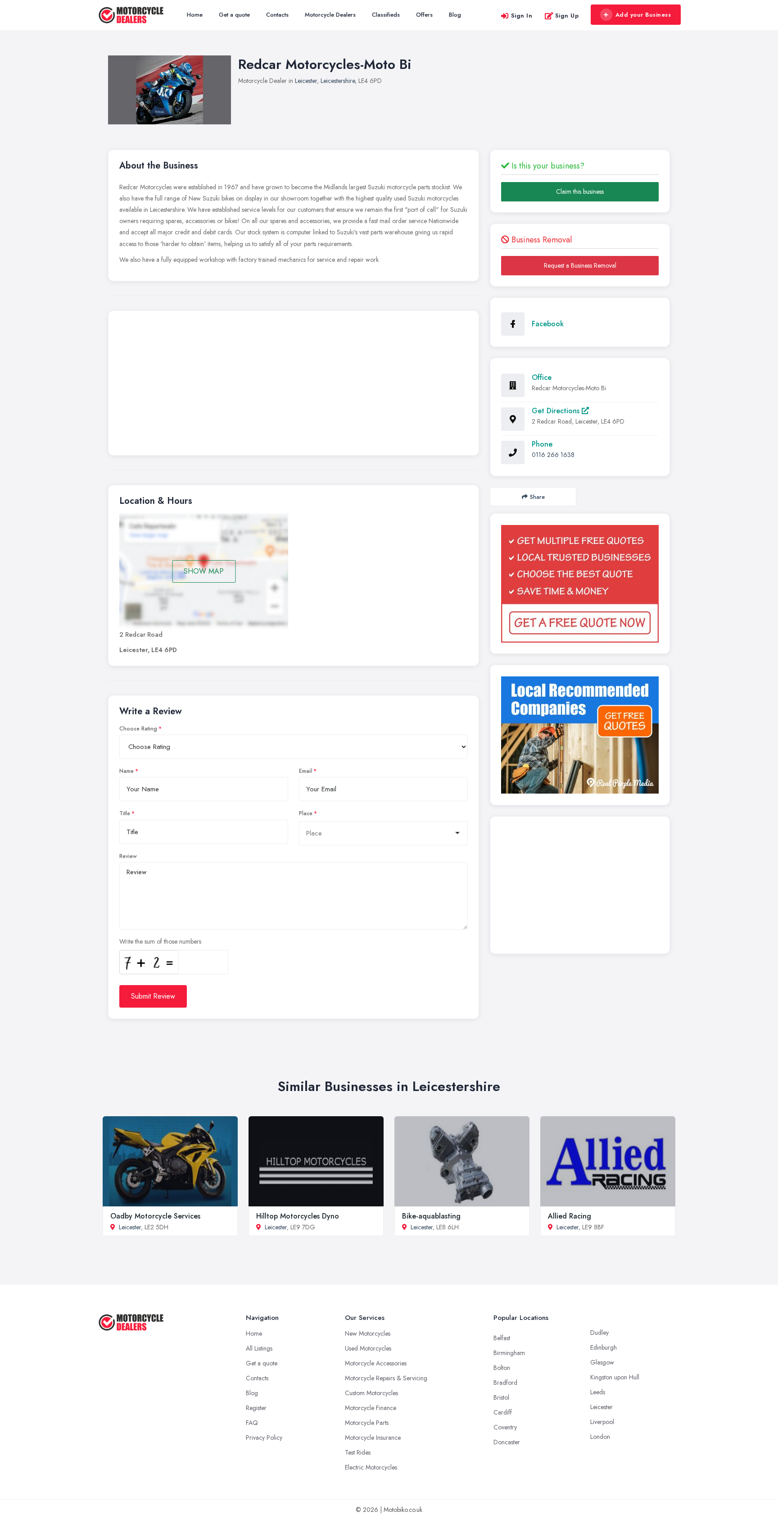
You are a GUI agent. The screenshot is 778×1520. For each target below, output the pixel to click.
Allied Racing (569, 1216)
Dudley (599, 1332)
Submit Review (153, 996)
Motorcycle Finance (370, 1407)
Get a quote (234, 14)
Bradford (505, 1382)
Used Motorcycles (368, 1348)
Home (195, 14)
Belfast (501, 1337)
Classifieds (386, 14)
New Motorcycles (367, 1333)
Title (124, 813)
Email (305, 771)
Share (537, 497)
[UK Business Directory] (580, 735)
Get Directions (557, 411)
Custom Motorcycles (371, 1392)
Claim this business (580, 191)
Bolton (501, 1367)
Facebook (548, 324)
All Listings (259, 1348)
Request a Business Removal (580, 265)
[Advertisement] (293, 385)
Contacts (277, 14)
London (600, 1436)
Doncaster (506, 1442)
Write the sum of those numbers (160, 941)
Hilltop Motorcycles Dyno (297, 1216)
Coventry (505, 1427)
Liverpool (602, 1421)
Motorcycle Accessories (376, 1363)
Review (128, 856)
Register (256, 1407)
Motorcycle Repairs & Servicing (386, 1378)
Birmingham (509, 1352)
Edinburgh (603, 1347)
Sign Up (567, 15)
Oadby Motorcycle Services (155, 1216)
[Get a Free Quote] (580, 584)
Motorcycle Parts (367, 1422)
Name (126, 771)
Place (305, 813)
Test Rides (358, 1452)
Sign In (522, 15)
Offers (424, 14)
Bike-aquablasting (431, 1216)
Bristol (501, 1397)
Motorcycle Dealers (330, 14)
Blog (455, 14)
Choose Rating (138, 729)
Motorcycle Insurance (373, 1437)
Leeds (597, 1392)
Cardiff (502, 1412)
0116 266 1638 (553, 454)
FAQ (252, 1422)
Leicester (306, 80)
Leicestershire (338, 80)
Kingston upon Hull (614, 1377)
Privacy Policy (264, 1437)
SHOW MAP (204, 571)
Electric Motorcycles (371, 1467)
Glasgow (602, 1362)
